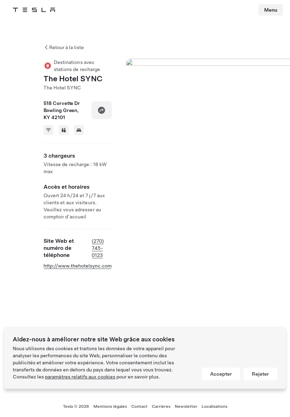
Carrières (161, 406)
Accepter (221, 374)
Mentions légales (110, 406)
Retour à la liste (66, 47)
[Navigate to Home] (34, 10)
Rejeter (260, 374)
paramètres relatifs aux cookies (80, 377)
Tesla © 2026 (76, 406)
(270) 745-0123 (98, 248)
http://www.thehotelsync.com (78, 266)
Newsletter (186, 406)
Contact (139, 406)
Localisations (214, 406)
